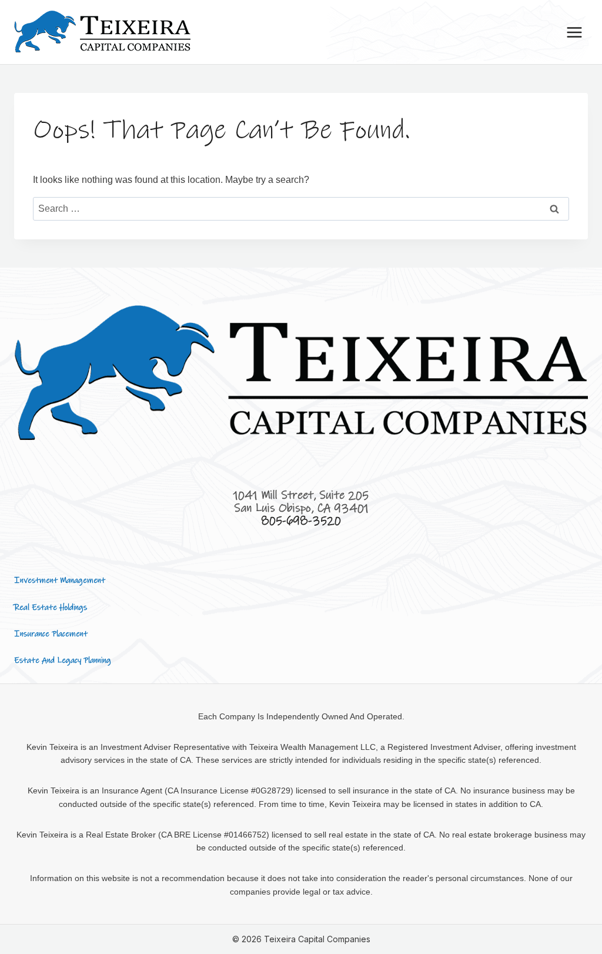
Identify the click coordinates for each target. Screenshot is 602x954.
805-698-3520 (301, 520)
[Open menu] (574, 32)
